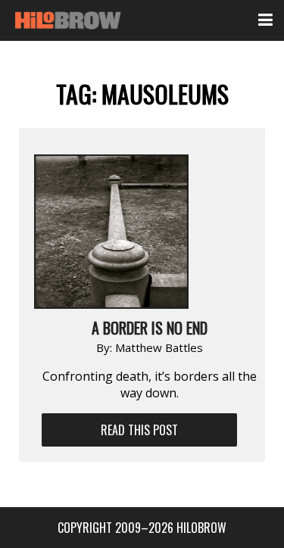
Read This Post (139, 430)
